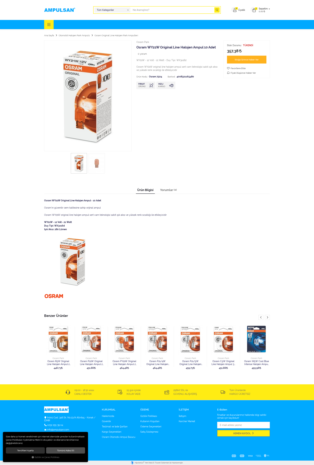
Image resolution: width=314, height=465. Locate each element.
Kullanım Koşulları (149, 421)
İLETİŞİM (184, 409)
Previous (260, 317)
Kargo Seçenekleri (111, 431)
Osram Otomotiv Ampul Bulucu (118, 437)
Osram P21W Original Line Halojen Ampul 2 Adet (91, 363)
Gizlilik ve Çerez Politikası (47, 457)
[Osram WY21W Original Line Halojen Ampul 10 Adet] (87, 95)
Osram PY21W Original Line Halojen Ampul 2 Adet (124, 363)
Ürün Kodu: (142, 76)
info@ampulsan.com (58, 429)
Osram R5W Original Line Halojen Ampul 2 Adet (58, 363)
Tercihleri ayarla (25, 450)
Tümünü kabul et (65, 450)
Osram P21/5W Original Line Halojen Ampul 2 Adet (190, 363)
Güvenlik (106, 421)
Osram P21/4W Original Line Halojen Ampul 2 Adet (157, 363)
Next (267, 317)
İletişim (182, 416)
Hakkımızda (108, 416)
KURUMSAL (108, 409)
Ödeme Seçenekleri (150, 426)
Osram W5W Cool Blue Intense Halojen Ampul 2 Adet (256, 363)
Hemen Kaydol (242, 433)
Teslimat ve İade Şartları (115, 426)
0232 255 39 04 (55, 425)
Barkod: (171, 76)
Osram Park (58, 358)
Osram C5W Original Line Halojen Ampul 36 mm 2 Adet (223, 363)
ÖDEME (144, 409)
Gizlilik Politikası (148, 416)
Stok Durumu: (234, 45)
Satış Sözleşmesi (149, 431)
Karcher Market (187, 421)
